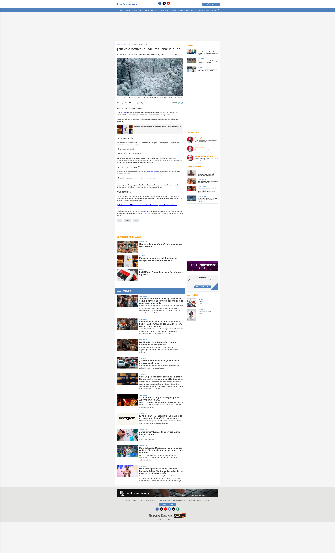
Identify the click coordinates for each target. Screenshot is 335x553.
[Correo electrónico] (134, 102)
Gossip (167, 10)
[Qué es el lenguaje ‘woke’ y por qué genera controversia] (127, 247)
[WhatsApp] (126, 102)
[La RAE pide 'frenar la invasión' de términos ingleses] (127, 275)
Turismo (200, 10)
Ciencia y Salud (191, 10)
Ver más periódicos (211, 4)
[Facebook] (159, 3)
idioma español (123, 112)
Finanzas (146, 10)
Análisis (153, 10)
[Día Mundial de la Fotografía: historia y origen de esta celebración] (127, 347)
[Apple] (173, 509)
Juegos (214, 10)
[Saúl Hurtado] (190, 148)
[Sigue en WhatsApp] (178, 102)
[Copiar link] (138, 102)
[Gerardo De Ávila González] (190, 157)
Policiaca (128, 10)
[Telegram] (130, 102)
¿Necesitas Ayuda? (167, 504)
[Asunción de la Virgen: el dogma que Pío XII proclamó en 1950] (127, 402)
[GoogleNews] (169, 509)
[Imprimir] (142, 102)
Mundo (140, 10)
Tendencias (181, 10)
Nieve (136, 220)
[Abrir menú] (116, 10)
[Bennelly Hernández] (190, 139)
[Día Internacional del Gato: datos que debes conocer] (191, 181)
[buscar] (219, 10)
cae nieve (147, 211)
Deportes (207, 10)
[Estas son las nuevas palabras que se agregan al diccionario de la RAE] (127, 261)
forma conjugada (152, 171)
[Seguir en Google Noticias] (181, 102)
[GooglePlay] (178, 509)
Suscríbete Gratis (202, 287)
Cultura (173, 10)
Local (121, 10)
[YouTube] (168, 3)
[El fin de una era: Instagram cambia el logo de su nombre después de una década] (127, 420)
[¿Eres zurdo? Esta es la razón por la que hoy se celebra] (127, 436)
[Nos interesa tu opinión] (167, 493)
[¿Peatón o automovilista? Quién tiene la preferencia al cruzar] (127, 364)
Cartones (160, 10)
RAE (119, 220)
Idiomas (127, 220)
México (134, 10)
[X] (164, 3)
